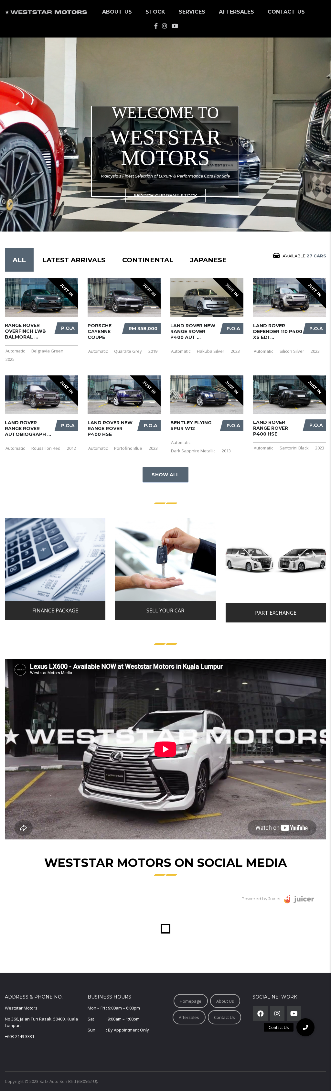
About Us (225, 1001)
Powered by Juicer (261, 898)
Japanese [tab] (208, 260)
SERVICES (192, 12)
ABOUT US (117, 12)
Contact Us (224, 1017)
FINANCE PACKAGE (55, 610)
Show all (165, 475)
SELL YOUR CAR (165, 610)
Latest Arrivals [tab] (73, 260)
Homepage (190, 1001)
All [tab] (19, 260)
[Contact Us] (305, 1027)
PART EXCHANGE (275, 612)
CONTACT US (286, 12)
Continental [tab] (147, 260)
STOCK (155, 12)
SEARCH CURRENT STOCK (165, 196)
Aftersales (189, 1017)
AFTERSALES (236, 12)
